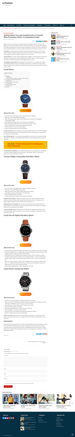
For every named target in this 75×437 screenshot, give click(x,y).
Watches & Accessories (28, 25)
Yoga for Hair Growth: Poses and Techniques (64, 48)
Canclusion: (7, 86)
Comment (6, 355)
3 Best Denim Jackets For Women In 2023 (62, 36)
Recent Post (55, 33)
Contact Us (55, 25)
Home (4, 25)
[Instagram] (45, 41)
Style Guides (47, 25)
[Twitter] (38, 41)
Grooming (39, 25)
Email (5, 373)
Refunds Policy (59, 423)
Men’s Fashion (10, 25)
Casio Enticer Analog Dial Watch (10, 84)
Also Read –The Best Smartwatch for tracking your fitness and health (17, 78)
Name (5, 368)
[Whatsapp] (41, 41)
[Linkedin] (40, 41)
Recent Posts (24, 415)
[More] (46, 41)
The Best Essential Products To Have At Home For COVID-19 (37, 342)
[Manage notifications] (72, 434)
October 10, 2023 (59, 61)
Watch (7, 335)
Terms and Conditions (60, 426)
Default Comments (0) (7, 351)
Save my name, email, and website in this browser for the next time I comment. (19, 383)
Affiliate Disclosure (59, 419)
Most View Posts (7, 392)
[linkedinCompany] (11, 418)
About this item (9, 77)
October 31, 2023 (59, 44)
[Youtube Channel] (13, 418)
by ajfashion (12, 39)
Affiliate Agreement (59, 420)
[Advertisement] (37, 15)
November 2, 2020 (7, 39)
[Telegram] (43, 41)
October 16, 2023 (59, 50)
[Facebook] (37, 41)
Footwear (18, 25)
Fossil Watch (7, 76)
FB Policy (58, 422)
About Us (62, 25)
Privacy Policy (58, 425)
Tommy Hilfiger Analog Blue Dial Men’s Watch (13, 79)
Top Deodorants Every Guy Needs (62, 59)
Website (5, 378)
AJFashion (7, 3)
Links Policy (58, 417)
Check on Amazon (25, 182)
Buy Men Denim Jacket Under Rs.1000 (63, 42)
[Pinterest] (9, 418)
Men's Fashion (59, 46)
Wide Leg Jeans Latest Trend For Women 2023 (63, 54)
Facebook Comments (14, 351)
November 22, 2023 (59, 38)
